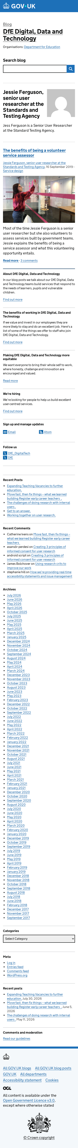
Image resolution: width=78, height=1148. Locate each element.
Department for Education (42, 47)
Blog (7, 24)
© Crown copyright (39, 1137)
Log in (11, 963)
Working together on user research (31, 515)
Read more (10, 381)
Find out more (12, 299)
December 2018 (18, 876)
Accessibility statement (22, 1080)
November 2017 (18, 913)
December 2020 (18, 792)
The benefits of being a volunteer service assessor (34, 153)
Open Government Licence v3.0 (29, 1100)
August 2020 (16, 804)
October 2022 (17, 708)
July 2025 (14, 616)
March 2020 (16, 825)
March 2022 (16, 733)
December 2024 (18, 641)
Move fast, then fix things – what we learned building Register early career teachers (38, 538)
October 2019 (16, 842)
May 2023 (14, 696)
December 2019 (18, 838)
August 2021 (16, 758)
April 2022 (14, 729)
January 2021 (16, 788)
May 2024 (14, 662)
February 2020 (17, 830)
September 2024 (19, 654)
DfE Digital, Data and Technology (33, 34)
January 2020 (16, 834)
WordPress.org (17, 975)
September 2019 (18, 846)
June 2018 (14, 901)
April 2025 (14, 629)
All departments (33, 1074)
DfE (10, 458)
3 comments (29, 260)
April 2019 (14, 863)
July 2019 (13, 851)
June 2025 (14, 620)
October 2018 (16, 884)
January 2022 (16, 742)
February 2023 (17, 700)
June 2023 (14, 691)
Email (12, 432)
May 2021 (14, 771)
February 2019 (17, 867)
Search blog (14, 60)
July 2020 (14, 809)
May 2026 (14, 604)
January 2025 (16, 637)
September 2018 (18, 888)
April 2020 (14, 821)
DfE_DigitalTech (19, 453)
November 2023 (18, 679)
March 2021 (15, 779)
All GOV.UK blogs (17, 1068)
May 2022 (14, 725)
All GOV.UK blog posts (53, 1068)
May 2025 (14, 624)
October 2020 (17, 796)
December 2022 (18, 704)
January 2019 (16, 871)
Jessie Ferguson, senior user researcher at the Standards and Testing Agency (34, 165)
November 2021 (18, 750)
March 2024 (16, 671)
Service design (13, 171)
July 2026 (14, 595)
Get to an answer (18, 511)
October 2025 (17, 612)
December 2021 (18, 746)
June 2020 (14, 813)
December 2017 (18, 909)
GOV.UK (9, 1074)
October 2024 (17, 650)
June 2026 (14, 599)
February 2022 (17, 737)
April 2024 (14, 666)
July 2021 (13, 763)
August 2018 (16, 892)
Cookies (52, 1080)
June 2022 (14, 721)
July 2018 (13, 897)
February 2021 (17, 784)
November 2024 (18, 645)
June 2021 (14, 767)
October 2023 (17, 683)
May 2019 (14, 859)
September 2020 (19, 800)
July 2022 (14, 717)
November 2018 (18, 880)
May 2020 (14, 817)
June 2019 (14, 855)
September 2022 (19, 712)
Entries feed (15, 967)
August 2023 (16, 687)
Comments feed (18, 971)
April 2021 (14, 775)
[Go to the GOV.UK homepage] (19, 6)
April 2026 (14, 608)
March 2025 (15, 633)
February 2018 (17, 905)
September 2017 (18, 918)
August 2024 (16, 658)
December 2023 (18, 675)
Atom (48, 432)
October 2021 (16, 754)
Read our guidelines (16, 1038)
